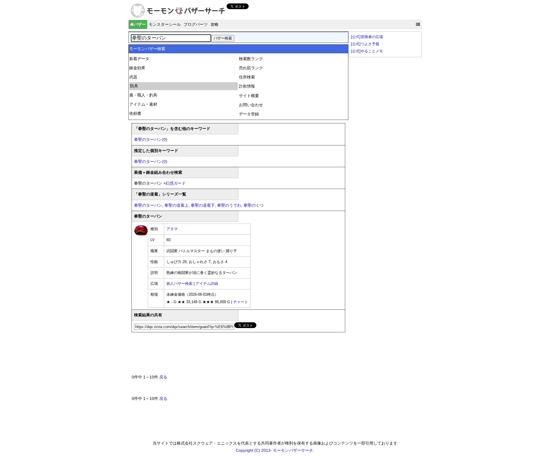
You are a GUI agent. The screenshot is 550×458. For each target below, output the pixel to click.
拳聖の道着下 (203, 205)
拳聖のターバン (148, 205)
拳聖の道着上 (176, 205)
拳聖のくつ (253, 205)
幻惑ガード (174, 183)
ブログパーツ (196, 24)
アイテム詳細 (207, 284)
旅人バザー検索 (179, 284)
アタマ (172, 229)
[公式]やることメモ (367, 51)
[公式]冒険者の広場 (367, 37)
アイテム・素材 (143, 104)
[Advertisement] (236, 355)
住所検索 (247, 77)
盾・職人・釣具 (143, 95)
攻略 (215, 24)
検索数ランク (251, 58)
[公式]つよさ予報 (365, 44)
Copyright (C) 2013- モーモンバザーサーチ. (275, 450)
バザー (140, 24)
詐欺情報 (247, 86)
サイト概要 (249, 95)
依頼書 (135, 113)
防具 (134, 86)
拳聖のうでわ (229, 205)
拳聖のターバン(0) (150, 139)
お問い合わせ (251, 104)
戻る (163, 377)
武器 (133, 77)
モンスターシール (165, 24)
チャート (240, 302)
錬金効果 (137, 68)
